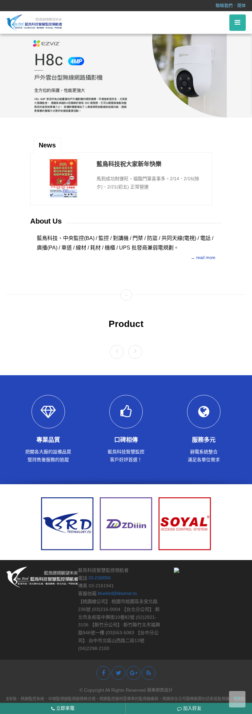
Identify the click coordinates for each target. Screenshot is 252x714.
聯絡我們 (224, 5)
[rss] (149, 673)
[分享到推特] (118, 673)
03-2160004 (100, 577)
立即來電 (64, 708)
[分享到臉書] (103, 673)
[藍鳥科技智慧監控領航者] (34, 22)
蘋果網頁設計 (160, 689)
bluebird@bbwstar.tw (117, 593)
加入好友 (191, 708)
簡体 (241, 5)
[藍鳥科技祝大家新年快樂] (63, 170)
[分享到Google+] (133, 673)
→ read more (203, 257)
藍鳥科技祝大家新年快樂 (128, 156)
